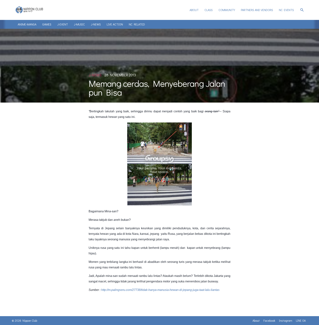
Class (209, 10)
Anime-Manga (27, 24)
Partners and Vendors (257, 10)
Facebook (269, 320)
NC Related (137, 24)
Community (227, 10)
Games (46, 24)
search (302, 10)
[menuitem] (194, 10)
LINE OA (301, 320)
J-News (96, 24)
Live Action (115, 24)
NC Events (286, 10)
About (194, 10)
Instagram (285, 320)
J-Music (79, 24)
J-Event (62, 24)
